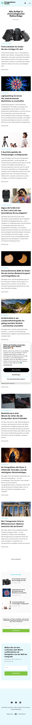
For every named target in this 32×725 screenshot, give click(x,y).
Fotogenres (4, 315)
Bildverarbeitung (6, 410)
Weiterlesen (4, 69)
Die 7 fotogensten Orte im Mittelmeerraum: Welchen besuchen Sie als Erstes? (12, 524)
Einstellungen (16, 374)
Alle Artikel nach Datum (8, 707)
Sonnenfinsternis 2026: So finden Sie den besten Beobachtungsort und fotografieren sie (15, 273)
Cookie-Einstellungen (16, 709)
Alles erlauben (16, 370)
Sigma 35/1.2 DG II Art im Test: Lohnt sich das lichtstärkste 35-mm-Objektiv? (14, 210)
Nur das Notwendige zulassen (16, 379)
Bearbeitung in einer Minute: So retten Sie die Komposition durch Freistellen (14, 416)
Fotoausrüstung (6, 43)
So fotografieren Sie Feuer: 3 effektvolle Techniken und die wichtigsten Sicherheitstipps (14, 470)
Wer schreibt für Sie (20, 707)
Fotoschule (4, 464)
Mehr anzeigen (16, 559)
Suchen (28, 707)
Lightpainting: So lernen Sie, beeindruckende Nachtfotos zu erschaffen (12, 98)
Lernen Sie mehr (7, 365)
